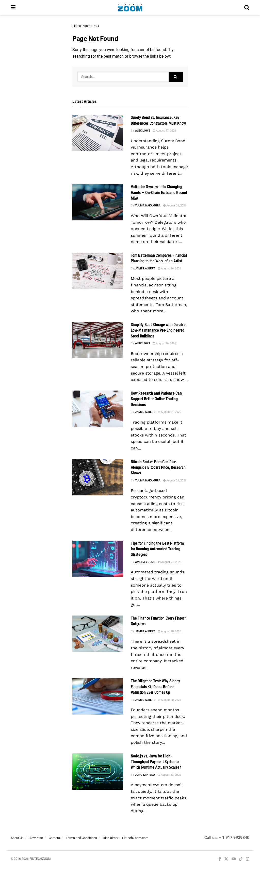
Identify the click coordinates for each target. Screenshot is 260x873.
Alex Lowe (142, 130)
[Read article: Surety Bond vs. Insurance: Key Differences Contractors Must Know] (97, 133)
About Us (17, 838)
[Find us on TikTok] (240, 859)
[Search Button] (246, 7)
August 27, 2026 (165, 130)
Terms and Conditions (81, 838)
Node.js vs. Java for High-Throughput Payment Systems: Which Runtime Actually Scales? (156, 762)
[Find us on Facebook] (220, 859)
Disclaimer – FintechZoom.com (125, 838)
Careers (54, 838)
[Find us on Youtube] (234, 859)
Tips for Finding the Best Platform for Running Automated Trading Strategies (157, 549)
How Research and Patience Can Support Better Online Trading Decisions (156, 399)
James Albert (145, 268)
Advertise (36, 838)
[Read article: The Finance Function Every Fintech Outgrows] (97, 634)
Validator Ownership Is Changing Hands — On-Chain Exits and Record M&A (159, 192)
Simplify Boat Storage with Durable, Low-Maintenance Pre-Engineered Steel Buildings (159, 330)
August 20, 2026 (170, 631)
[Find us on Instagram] (247, 859)
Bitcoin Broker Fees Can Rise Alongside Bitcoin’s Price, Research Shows (158, 467)
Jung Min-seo (145, 775)
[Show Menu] (13, 7)
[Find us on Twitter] (226, 859)
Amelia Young (145, 562)
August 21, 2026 (170, 412)
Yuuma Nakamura (147, 205)
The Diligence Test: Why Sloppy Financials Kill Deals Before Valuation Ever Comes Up (155, 686)
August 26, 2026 (176, 205)
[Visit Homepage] (130, 8)
